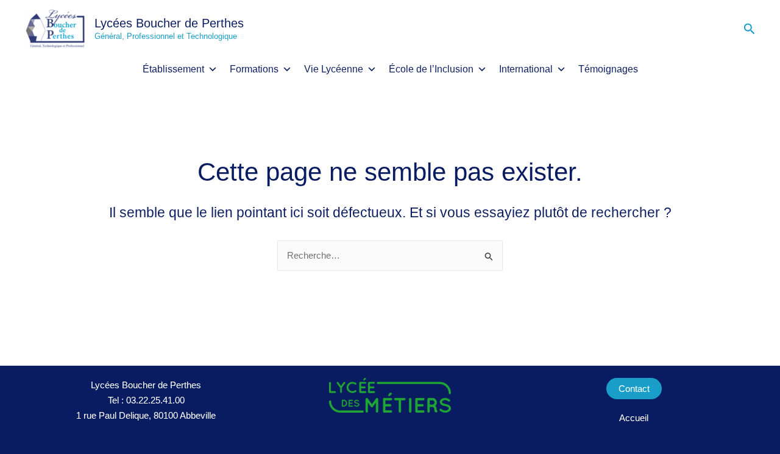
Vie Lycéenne (333, 69)
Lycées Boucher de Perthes (169, 23)
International (526, 69)
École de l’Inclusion (431, 69)
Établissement (173, 69)
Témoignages (608, 69)
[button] (749, 29)
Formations (254, 69)
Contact (634, 388)
